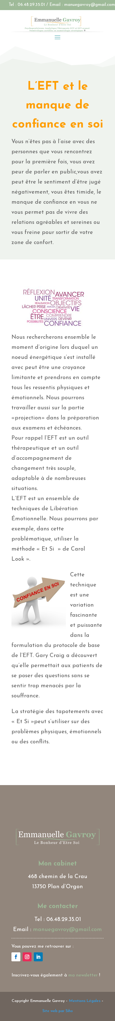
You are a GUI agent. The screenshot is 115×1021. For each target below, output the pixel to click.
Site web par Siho (57, 1011)
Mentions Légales (84, 1001)
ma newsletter (83, 975)
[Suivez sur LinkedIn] (38, 956)
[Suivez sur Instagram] (27, 956)
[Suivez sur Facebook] (15, 956)
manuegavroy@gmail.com (89, 5)
